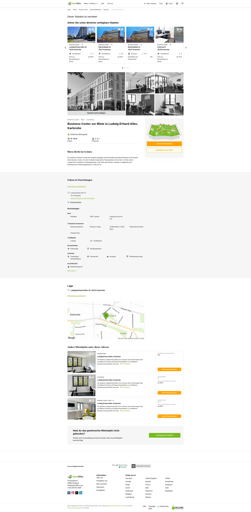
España (148, 481)
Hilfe (102, 3)
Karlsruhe (106, 9)
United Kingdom (151, 478)
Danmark (129, 478)
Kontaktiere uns (101, 481)
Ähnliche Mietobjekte (164, 144)
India (167, 488)
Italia (147, 488)
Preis (160, 3)
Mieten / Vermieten (90, 3)
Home (69, 9)
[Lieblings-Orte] (182, 3)
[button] (89, 29)
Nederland (129, 491)
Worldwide (169, 491)
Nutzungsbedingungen (74, 508)
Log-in (171, 3)
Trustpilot (70, 456)
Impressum (100, 487)
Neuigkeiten (100, 490)
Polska (167, 478)
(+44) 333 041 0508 (74, 488)
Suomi (128, 488)
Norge (128, 484)
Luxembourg (130, 497)
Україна (148, 497)
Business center (83, 9)
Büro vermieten (151, 3)
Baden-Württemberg (95, 9)
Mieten (75, 9)
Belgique (129, 494)
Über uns (110, 3)
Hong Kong (169, 481)
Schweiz (148, 494)
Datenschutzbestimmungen (117, 506)
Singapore (168, 484)
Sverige (128, 481)
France (147, 484)
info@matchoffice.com (75, 485)
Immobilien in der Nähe (164, 150)
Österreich (149, 491)
